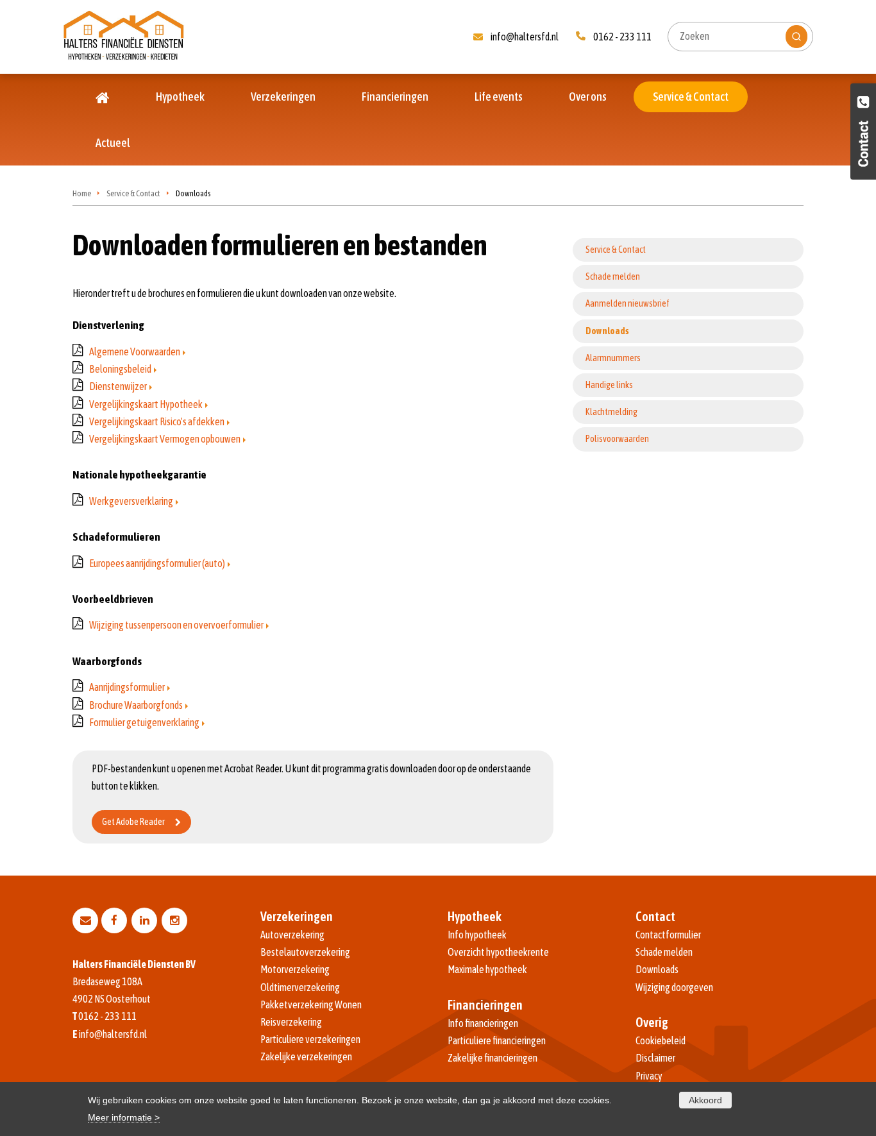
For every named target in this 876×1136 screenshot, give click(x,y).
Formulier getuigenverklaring (144, 722)
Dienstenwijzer (118, 386)
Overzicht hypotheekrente (498, 952)
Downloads (657, 969)
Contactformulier (668, 934)
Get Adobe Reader (133, 822)
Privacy (649, 1075)
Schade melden (664, 952)
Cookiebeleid (661, 1040)
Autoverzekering (292, 934)
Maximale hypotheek (487, 969)
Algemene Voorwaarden (134, 351)
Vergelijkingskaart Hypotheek (146, 404)
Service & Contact (133, 193)
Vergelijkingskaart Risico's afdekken (156, 421)
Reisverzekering (291, 1022)
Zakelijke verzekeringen (306, 1056)
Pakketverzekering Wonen (311, 1004)
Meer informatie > (124, 1117)
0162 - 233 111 (622, 36)
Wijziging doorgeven (674, 987)
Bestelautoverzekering (305, 952)
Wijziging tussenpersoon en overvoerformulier (176, 625)
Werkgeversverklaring (131, 501)
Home (81, 193)
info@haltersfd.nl (525, 36)
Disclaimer (655, 1058)
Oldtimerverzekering (300, 987)
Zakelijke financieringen (492, 1058)
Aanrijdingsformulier (127, 687)
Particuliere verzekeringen (310, 1039)
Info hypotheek (477, 934)
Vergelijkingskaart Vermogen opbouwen (164, 439)
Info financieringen (483, 1023)
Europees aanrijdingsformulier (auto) (157, 563)
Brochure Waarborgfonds (136, 705)
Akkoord (705, 1100)
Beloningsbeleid (120, 369)
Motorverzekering (295, 969)
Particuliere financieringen (497, 1040)
